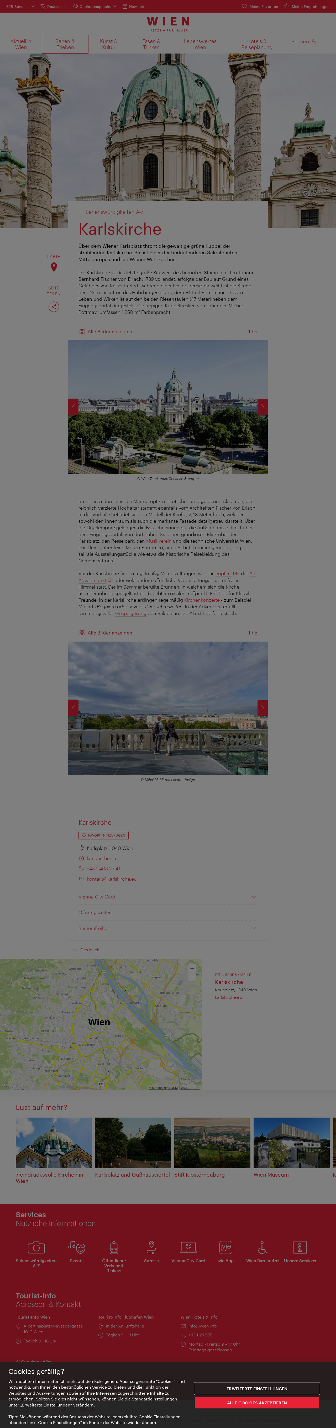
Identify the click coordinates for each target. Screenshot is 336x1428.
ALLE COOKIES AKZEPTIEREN (257, 1402)
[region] (168, 1395)
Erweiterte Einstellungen (257, 1388)
